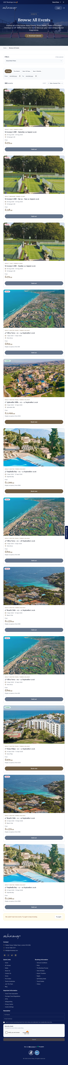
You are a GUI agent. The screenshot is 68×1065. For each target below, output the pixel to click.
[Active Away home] (10, 8)
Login (58, 8)
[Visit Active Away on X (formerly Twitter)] (12, 955)
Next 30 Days (26, 71)
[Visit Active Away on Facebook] (4, 955)
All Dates (8, 71)
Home (4, 48)
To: (23, 76)
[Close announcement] (63, 2)
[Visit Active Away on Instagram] (8, 955)
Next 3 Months (37, 71)
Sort (44, 83)
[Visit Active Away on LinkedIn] (15, 955)
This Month (17, 71)
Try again (58, 916)
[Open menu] (64, 8)
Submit (34, 1039)
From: (6, 76)
